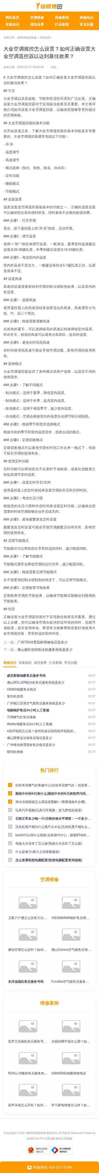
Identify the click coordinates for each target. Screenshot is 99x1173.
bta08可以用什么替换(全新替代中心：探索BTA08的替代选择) (53, 835)
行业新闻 (62, 24)
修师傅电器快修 (27, 37)
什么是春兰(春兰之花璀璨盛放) (37, 851)
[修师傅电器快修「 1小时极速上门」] (49, 7)
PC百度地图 (47, 1138)
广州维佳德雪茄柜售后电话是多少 (31, 744)
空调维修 (37, 17)
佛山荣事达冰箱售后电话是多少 (29, 737)
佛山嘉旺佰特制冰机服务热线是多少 (45, 649)
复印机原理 (15, 696)
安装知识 (12, 24)
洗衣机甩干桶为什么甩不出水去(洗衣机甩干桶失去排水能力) (53, 826)
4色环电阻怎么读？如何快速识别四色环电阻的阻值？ (43, 730)
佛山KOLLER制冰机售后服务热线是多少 (35, 682)
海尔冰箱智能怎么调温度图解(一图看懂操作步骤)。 (52, 802)
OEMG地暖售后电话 (21, 689)
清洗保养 (37, 24)
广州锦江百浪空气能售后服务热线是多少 (36, 703)
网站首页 (12, 17)
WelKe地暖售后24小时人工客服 (29, 723)
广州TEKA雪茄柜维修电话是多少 (42, 642)
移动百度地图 (64, 1138)
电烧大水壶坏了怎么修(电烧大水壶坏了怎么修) (48, 843)
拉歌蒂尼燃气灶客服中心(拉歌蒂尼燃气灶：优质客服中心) (53, 785)
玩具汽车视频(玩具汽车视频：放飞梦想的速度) (48, 810)
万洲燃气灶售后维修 (21, 717)
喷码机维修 (15, 751)
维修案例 (62, 17)
